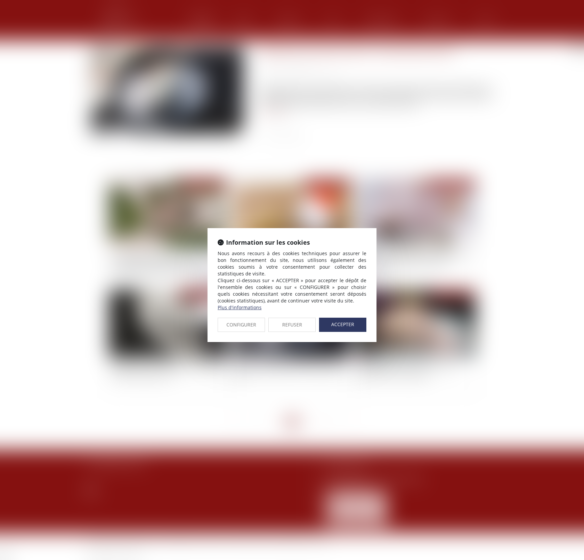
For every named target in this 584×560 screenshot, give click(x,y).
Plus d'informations (240, 307)
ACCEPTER (342, 324)
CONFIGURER (241, 324)
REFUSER (292, 324)
